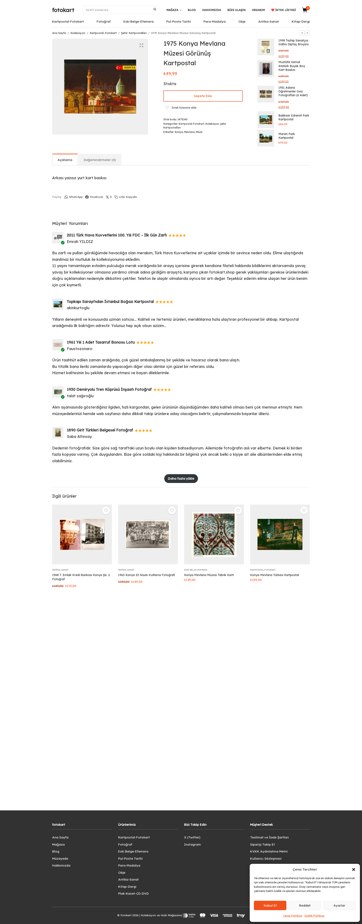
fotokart (63, 9)
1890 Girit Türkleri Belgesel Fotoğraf (100, 430)
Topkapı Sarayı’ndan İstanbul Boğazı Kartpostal (110, 301)
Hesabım (258, 10)
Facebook (96, 197)
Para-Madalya (214, 21)
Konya (179, 132)
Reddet (304, 905)
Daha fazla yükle (181, 478)
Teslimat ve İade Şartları (269, 837)
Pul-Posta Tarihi (178, 21)
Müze (199, 132)
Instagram (192, 844)
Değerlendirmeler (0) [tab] (100, 160)
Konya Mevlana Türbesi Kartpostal (274, 575)
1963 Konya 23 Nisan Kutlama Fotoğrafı (146, 575)
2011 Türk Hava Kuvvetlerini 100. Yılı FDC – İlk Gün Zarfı (117, 235)
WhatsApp (76, 197)
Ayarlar (339, 905)
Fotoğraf (104, 21)
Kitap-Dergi (301, 21)
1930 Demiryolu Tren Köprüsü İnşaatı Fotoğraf (109, 389)
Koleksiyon (77, 33)
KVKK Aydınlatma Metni (269, 851)
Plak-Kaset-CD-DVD (133, 893)
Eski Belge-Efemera (138, 21)
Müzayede (60, 858)
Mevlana (189, 132)
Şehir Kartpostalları (134, 33)
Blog (192, 10)
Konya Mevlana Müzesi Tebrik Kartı (209, 575)
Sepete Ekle (203, 96)
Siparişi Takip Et (262, 844)
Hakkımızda (211, 10)
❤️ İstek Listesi (283, 10)
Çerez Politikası (292, 915)
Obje (242, 21)
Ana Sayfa (59, 33)
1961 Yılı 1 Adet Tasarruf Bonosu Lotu (101, 342)
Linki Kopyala (128, 197)
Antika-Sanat (268, 21)
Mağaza (172, 10)
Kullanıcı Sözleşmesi (266, 858)
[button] (354, 869)
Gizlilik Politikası (314, 915)
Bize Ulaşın (236, 10)
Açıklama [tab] (65, 160)
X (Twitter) (192, 837)
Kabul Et (270, 905)
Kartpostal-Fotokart (68, 21)
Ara (155, 9)
